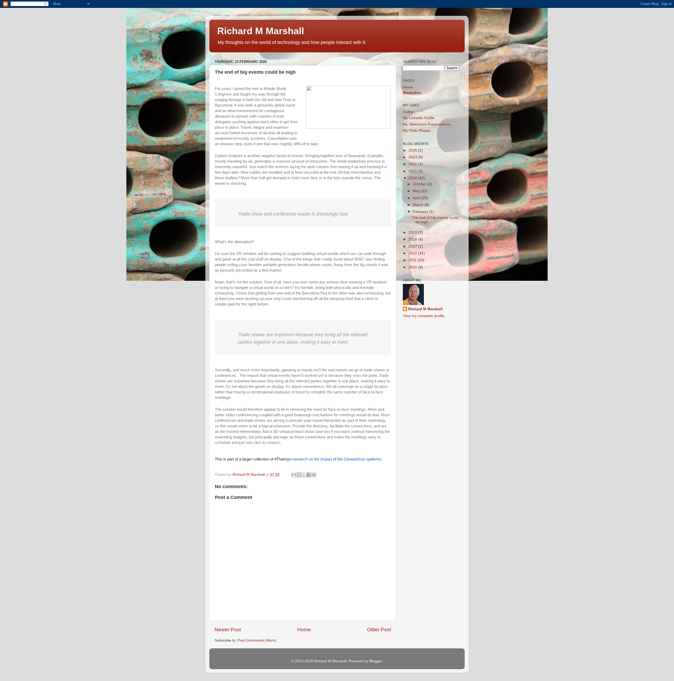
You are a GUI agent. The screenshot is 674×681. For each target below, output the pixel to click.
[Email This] (293, 474)
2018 (413, 239)
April (417, 198)
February (421, 212)
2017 (413, 246)
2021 (413, 171)
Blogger (375, 661)
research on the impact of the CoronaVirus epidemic (337, 459)
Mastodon (412, 93)
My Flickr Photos (416, 131)
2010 (413, 267)
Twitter (408, 112)
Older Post (379, 629)
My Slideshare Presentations (426, 124)
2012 (413, 253)
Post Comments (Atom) (256, 640)
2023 (413, 157)
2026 (413, 150)
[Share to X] (303, 474)
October (420, 184)
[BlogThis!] (298, 474)
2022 (413, 164)
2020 (413, 178)
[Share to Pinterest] (313, 474)
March (418, 205)
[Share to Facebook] (308, 474)
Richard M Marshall (260, 31)
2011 (413, 260)
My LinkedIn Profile (419, 118)
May (417, 191)
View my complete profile (423, 316)
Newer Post (228, 629)
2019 (413, 232)
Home (304, 629)
